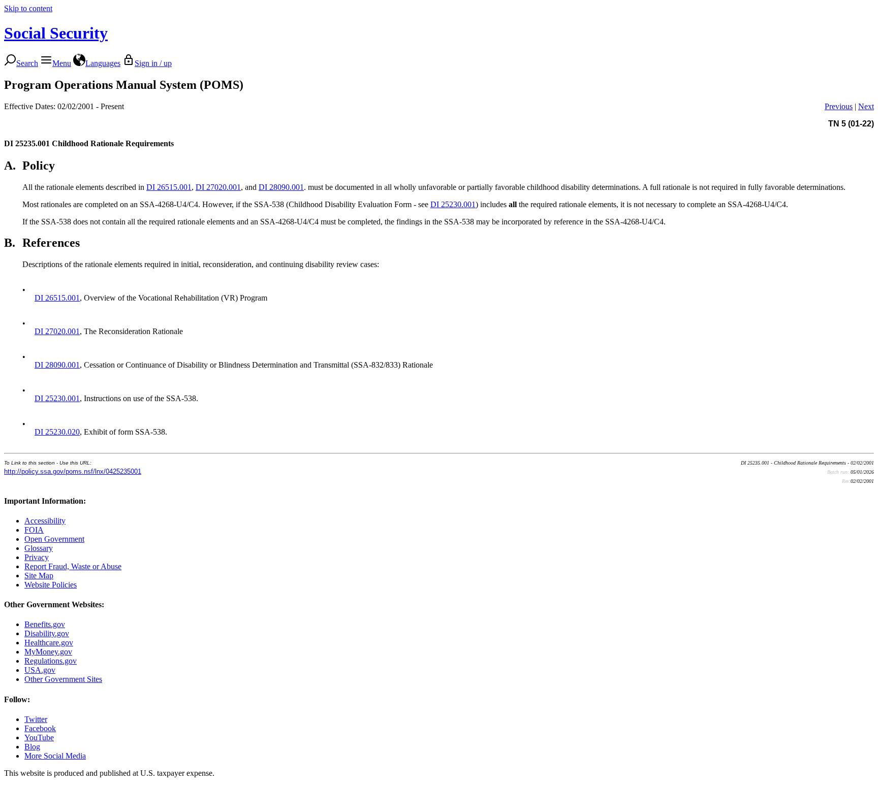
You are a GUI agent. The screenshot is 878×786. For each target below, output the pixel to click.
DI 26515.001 (169, 187)
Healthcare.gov (48, 642)
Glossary (38, 548)
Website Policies (50, 584)
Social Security (56, 33)
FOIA (34, 530)
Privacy (36, 557)
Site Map (38, 575)
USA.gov (39, 670)
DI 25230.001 (453, 204)
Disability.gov (46, 633)
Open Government (54, 539)
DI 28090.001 (281, 187)
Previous (839, 106)
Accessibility (45, 520)
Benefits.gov (44, 624)
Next (866, 106)
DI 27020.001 (218, 187)
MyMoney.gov (48, 651)
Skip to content (28, 8)
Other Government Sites (63, 679)
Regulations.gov (50, 661)
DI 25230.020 (57, 432)
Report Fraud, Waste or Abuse (72, 566)
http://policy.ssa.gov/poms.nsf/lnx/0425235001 (72, 471)
